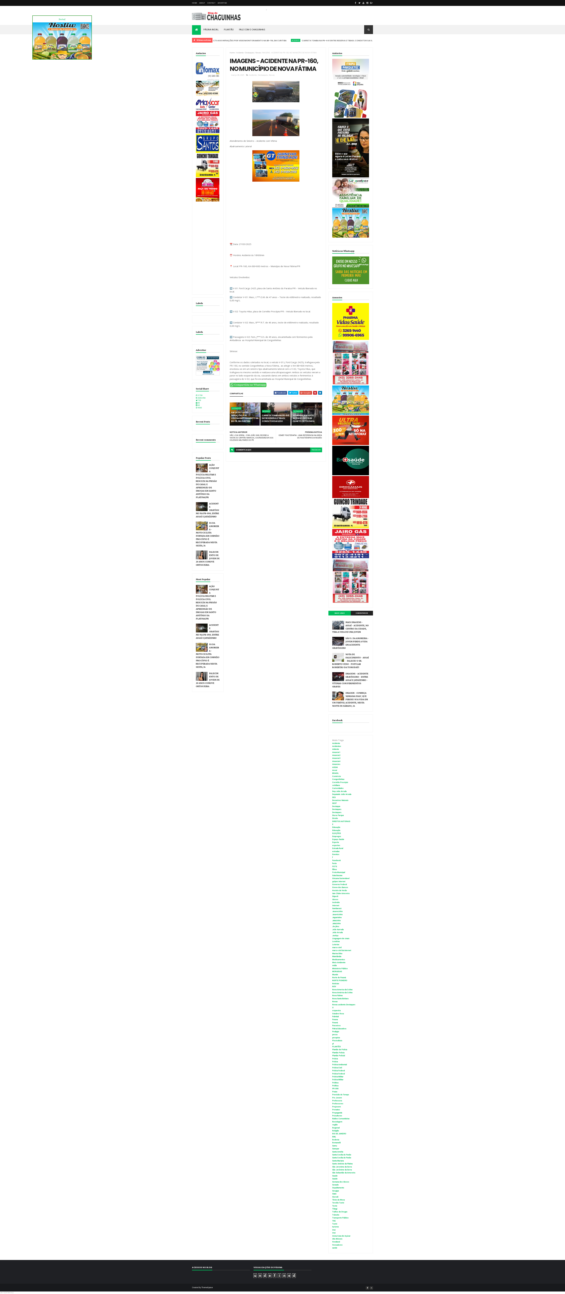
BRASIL (335, 773)
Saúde (335, 1179)
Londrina (336, 941)
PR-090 (335, 1089)
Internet (335, 906)
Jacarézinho (337, 914)
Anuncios (336, 764)
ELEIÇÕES (336, 833)
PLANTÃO (336, 1047)
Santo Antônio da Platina (342, 1164)
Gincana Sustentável (340, 878)
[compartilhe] (248, 387)
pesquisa (336, 1038)
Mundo (335, 975)
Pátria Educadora (339, 1029)
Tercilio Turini (338, 1203)
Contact (211, 3)
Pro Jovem (337, 1098)
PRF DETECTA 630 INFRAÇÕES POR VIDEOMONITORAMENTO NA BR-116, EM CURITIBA (244, 417)
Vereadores (337, 1245)
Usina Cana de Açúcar (341, 1236)
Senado (335, 1185)
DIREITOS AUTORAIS (341, 821)
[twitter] (359, 3)
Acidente (231, 40)
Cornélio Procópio (340, 782)
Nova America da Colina (342, 990)
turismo (335, 1227)
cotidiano (336, 785)
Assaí (334, 770)
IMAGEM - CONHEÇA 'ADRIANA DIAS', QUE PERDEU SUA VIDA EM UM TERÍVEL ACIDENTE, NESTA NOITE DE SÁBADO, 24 (350, 699)
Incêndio (336, 902)
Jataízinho (336, 923)
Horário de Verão (339, 890)
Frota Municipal (338, 872)
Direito (335, 818)
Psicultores (337, 1116)
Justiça (335, 936)
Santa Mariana (338, 1161)
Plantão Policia (338, 1053)
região (335, 1125)
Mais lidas (340, 613)
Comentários (362, 613)
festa (334, 863)
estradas (336, 851)
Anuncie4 (336, 761)
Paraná (335, 1023)
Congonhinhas (338, 779)
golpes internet (338, 881)
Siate (334, 1194)
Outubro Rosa (338, 1014)
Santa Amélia (337, 1152)
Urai (333, 1230)
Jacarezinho (337, 911)
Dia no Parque (338, 815)
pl (333, 1044)
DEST (334, 803)
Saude (335, 1176)
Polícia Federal (338, 1074)
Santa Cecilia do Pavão (341, 1155)
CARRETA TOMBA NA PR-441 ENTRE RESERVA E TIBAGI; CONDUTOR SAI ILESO (274, 40)
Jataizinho (336, 921)
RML (334, 1137)
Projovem (336, 1107)
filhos (334, 869)
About (202, 3)
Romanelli (336, 1143)
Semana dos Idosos (340, 1182)
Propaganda (337, 1113)
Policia (335, 1059)
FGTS (334, 866)
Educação (336, 827)
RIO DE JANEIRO (339, 1134)
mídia (334, 965)
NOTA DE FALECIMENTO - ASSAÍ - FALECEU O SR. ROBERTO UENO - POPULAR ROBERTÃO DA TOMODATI (350, 661)
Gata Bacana (337, 875)
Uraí (333, 1233)
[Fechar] (62, 19)
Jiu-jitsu (335, 926)
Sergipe (335, 1191)
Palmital (335, 1017)
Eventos (335, 854)
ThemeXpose (207, 1287)
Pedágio (335, 1032)
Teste (334, 1206)
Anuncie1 (336, 752)
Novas (258, 52)
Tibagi (334, 1209)
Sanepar (335, 1149)
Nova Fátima (337, 996)
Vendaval (336, 1242)
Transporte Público (340, 1218)
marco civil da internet (341, 950)
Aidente (335, 749)
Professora (337, 1101)
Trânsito (335, 1215)
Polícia (335, 1062)
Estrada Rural (337, 848)
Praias (334, 1092)
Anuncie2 (336, 755)
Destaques (321, 40)
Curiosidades (338, 788)
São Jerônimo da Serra (342, 1170)
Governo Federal (339, 884)
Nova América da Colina (342, 993)
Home (194, 3)
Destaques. (337, 812)
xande (334, 1248)
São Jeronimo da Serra (342, 1167)
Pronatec (336, 1110)
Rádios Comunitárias (341, 1119)
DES (334, 797)
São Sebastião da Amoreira (343, 1173)
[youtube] (363, 3)
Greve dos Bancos (340, 887)
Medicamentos (338, 960)
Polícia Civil (337, 1068)
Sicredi (335, 1197)
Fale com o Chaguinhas (252, 29)
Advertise (222, 3)
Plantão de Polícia (339, 1050)
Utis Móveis (337, 1239)
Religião (335, 1131)
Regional (336, 1128)
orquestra (336, 1011)
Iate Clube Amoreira (340, 893)
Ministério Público (340, 969)
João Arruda (337, 932)
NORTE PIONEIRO (339, 980)
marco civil (337, 947)
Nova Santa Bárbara (340, 999)
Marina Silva (337, 954)
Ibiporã (335, 896)
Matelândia (336, 956)
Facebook (336, 860)
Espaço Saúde (338, 839)
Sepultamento (338, 1188)
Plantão (229, 29)
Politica (335, 1083)
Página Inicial (211, 29)
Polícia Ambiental (339, 1065)
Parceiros (336, 1026)
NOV (334, 987)
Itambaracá (336, 908)
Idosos (335, 899)
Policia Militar (337, 1077)
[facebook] (355, 3)
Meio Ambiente (338, 963)
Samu (334, 1146)
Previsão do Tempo (340, 1095)
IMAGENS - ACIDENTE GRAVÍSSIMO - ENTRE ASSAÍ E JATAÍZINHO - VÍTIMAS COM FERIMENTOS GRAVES (350, 680)
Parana (335, 1020)
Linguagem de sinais (340, 939)
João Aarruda (338, 930)
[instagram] (367, 3)
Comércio (336, 776)
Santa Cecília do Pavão (341, 1158)
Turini (334, 1224)
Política (335, 1086)
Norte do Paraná (339, 978)
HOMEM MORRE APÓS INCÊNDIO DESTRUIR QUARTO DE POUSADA (360, 40)
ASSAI (335, 767)
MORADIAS (337, 971)
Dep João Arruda (339, 791)
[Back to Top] (371, 1288)
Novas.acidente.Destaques (343, 1005)
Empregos (336, 836)
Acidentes (336, 746)
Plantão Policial (338, 1056)
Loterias (335, 945)
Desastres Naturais (340, 800)
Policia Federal (338, 1071)
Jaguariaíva (337, 917)
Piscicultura (337, 1041)
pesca (334, 1035)
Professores (337, 1104)
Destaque (336, 806)
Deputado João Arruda (341, 794)
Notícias (335, 984)
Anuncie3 (336, 758)
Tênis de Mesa (338, 1200)
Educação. (336, 830)
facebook (316, 450)
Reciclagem (337, 1122)
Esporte (335, 842)
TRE (334, 1221)
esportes (336, 845)
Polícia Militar (337, 1080)
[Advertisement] (208, 246)
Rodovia (335, 1140)
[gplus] (371, 3)
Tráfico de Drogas (339, 1212)
